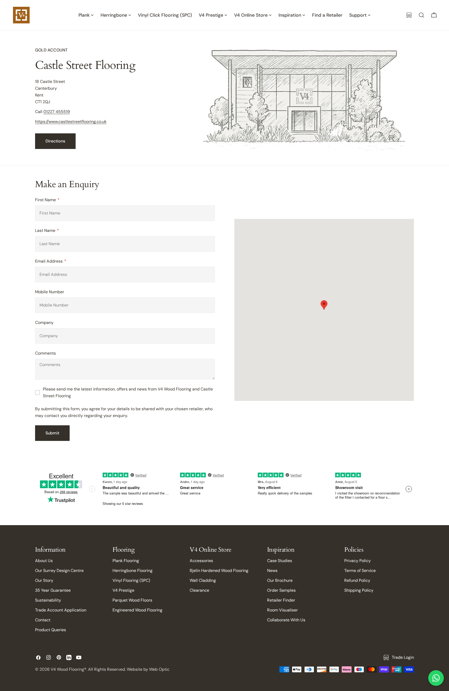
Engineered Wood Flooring (137, 610)
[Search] (421, 15)
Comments (45, 353)
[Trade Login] (409, 15)
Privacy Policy (357, 560)
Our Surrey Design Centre (59, 570)
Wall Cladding (203, 580)
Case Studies (279, 560)
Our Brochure (280, 580)
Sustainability (48, 600)
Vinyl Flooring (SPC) (131, 580)
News (272, 570)
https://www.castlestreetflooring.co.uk (71, 121)
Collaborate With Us (286, 620)
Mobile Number (49, 292)
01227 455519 (56, 111)
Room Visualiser (282, 610)
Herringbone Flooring (133, 570)
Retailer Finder (281, 600)
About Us (44, 560)
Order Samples (281, 590)
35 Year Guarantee (53, 590)
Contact (42, 620)
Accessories (201, 560)
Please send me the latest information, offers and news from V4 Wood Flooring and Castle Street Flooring (128, 392)
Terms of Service (360, 570)
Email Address (49, 261)
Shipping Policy (358, 590)
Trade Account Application (60, 610)
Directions (55, 141)
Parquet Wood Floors (132, 600)
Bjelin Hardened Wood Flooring (219, 570)
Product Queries (50, 630)
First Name (46, 200)
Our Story (44, 580)
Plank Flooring (126, 560)
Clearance (199, 590)
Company (44, 322)
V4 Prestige (123, 590)
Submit (52, 433)
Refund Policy (357, 580)
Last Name (45, 230)
